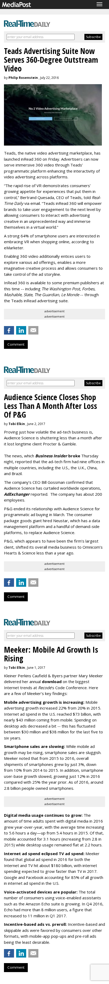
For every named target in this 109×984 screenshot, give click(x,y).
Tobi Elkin (16, 424)
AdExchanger (17, 494)
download (52, 681)
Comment (15, 344)
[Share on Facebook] (9, 330)
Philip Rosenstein (23, 77)
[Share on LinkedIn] (21, 330)
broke (57, 455)
